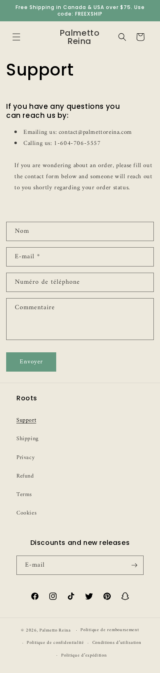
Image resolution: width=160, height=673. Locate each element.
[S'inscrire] (134, 565)
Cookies (26, 513)
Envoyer (31, 362)
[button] (16, 37)
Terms (24, 494)
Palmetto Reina (55, 630)
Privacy (25, 457)
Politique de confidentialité (55, 643)
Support (26, 420)
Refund (25, 476)
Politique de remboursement (109, 630)
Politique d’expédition (84, 655)
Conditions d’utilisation (117, 643)
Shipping (27, 439)
